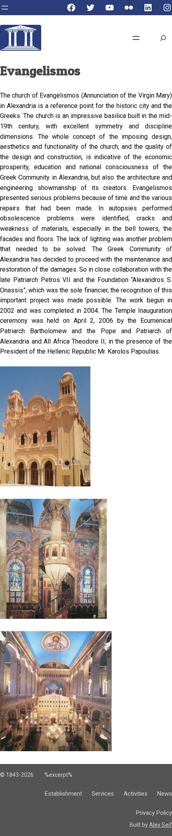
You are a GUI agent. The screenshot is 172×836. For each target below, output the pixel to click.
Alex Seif (160, 825)
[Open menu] (5, 7)
